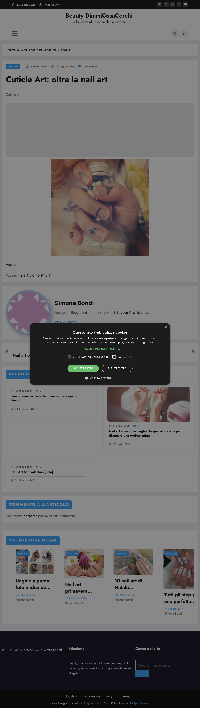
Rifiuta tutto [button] (117, 368)
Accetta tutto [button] (83, 368)
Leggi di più (146, 342)
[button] (100, 349)
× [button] (165, 327)
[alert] (100, 354)
